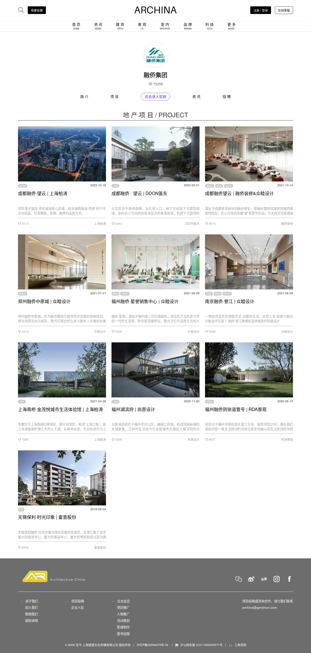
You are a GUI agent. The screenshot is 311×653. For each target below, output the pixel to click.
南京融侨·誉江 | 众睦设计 (229, 301)
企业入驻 (77, 607)
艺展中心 (210, 186)
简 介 (84, 96)
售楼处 (115, 294)
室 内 (165, 26)
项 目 (114, 96)
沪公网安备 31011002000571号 (201, 645)
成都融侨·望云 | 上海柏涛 (42, 193)
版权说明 (31, 620)
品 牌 (188, 26)
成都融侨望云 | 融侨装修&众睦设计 (239, 193)
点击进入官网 (155, 96)
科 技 (209, 26)
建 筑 (120, 26)
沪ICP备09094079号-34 (152, 645)
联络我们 (31, 613)
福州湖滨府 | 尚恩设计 (133, 409)
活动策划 (123, 620)
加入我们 (31, 607)
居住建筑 (23, 186)
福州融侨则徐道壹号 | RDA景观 (236, 409)
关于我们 (31, 601)
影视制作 (123, 627)
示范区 (115, 186)
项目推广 (123, 607)
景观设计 (210, 402)
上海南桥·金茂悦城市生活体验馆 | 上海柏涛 (60, 409)
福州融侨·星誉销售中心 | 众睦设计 (145, 301)
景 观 (142, 26)
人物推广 (123, 613)
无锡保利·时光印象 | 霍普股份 (47, 517)
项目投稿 (77, 601)
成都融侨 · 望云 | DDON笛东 (139, 193)
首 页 (76, 26)
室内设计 (228, 186)
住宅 (21, 510)
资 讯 (98, 26)
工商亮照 (239, 645)
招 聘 (227, 96)
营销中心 (23, 294)
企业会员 (123, 601)
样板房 (219, 186)
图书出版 (123, 633)
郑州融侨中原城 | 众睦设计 (44, 301)
